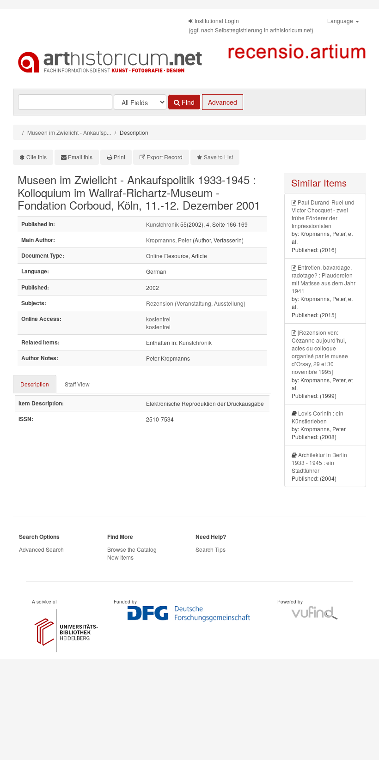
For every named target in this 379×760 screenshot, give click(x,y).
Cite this (36, 157)
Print (119, 157)
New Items (120, 557)
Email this (80, 157)
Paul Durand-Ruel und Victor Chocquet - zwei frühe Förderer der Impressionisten (323, 213)
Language (341, 20)
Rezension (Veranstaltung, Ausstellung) (195, 303)
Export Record (165, 157)
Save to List (218, 157)
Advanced (222, 102)
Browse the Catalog (132, 549)
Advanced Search (41, 549)
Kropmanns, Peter (168, 240)
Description (34, 384)
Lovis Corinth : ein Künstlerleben (317, 417)
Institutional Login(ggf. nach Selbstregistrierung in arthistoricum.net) (251, 25)
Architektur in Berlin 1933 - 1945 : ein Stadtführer (319, 462)
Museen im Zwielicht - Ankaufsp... (69, 132)
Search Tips (211, 549)
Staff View (77, 384)
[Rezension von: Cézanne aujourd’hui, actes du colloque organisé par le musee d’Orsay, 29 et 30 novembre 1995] (320, 352)
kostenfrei (158, 319)
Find (187, 102)
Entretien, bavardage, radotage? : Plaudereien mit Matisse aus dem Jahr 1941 (323, 279)
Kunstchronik (162, 224)
